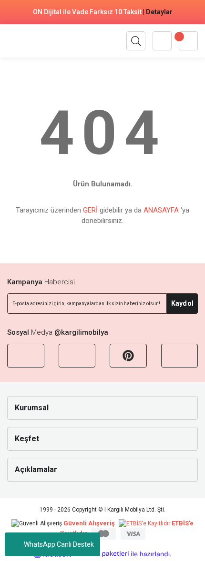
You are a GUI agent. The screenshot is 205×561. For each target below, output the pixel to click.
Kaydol (182, 303)
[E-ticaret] (101, 554)
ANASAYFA (161, 210)
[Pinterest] (128, 356)
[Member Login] (162, 40)
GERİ (90, 210)
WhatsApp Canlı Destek (59, 544)
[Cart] (188, 40)
